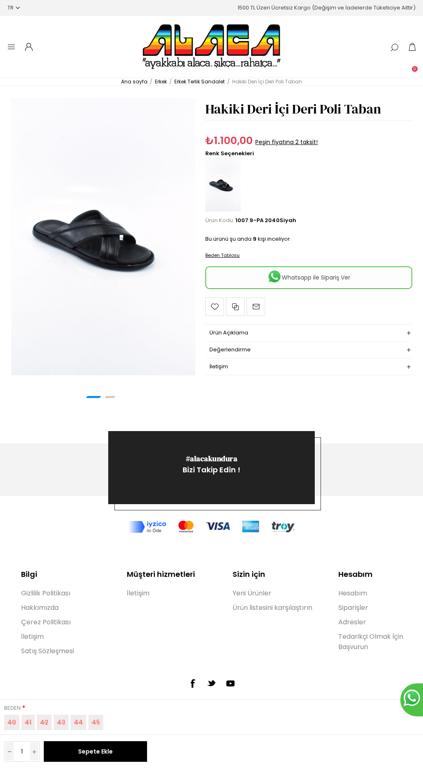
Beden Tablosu (222, 255)
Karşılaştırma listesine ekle (235, 306)
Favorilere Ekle (214, 306)
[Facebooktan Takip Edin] (192, 683)
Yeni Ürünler (252, 593)
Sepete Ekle (95, 751)
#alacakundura (212, 458)
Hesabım (352, 593)
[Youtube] (230, 683)
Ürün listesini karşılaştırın (272, 607)
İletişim (32, 636)
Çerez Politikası (46, 622)
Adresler (352, 622)
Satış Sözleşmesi (47, 651)
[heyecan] (211, 683)
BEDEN (13, 708)
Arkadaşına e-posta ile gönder (256, 306)
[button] (93, 397)
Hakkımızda (40, 607)
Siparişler (353, 607)
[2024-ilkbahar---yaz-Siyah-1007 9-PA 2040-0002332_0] (103, 236)
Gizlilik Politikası (45, 593)
